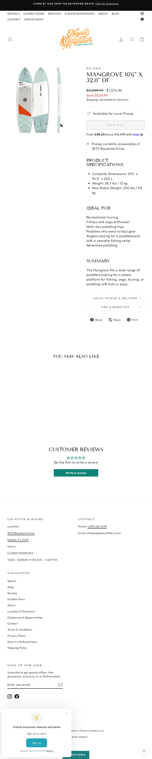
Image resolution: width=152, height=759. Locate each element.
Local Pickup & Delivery (115, 298)
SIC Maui (93, 68)
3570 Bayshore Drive (20, 533)
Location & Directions (21, 611)
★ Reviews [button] (76, 754)
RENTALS (13, 13)
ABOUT (103, 13)
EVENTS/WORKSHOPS (80, 13)
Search (11, 581)
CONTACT (14, 19)
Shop (10, 587)
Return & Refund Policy (22, 642)
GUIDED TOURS (33, 13)
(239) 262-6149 (97, 526)
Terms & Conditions (19, 629)
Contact (12, 623)
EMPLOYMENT (34, 19)
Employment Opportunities (25, 617)
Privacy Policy (16, 635)
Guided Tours (16, 599)
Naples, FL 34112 (18, 540)
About (11, 605)
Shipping (92, 99)
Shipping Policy (17, 648)
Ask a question (115, 307)
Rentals (12, 593)
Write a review (76, 473)
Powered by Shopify (75, 736)
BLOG (116, 13)
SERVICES (54, 13)
